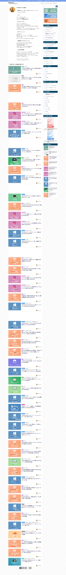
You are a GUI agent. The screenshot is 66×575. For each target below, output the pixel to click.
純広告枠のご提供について (48, 0)
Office (29, 303)
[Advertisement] (25, 97)
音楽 (35, 531)
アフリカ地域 (47, 113)
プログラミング (29, 558)
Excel (22, 377)
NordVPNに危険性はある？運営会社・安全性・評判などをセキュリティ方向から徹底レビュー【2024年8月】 (32, 352)
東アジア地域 (47, 100)
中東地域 (46, 111)
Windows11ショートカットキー (35, 522)
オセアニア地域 (47, 109)
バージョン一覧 (33, 558)
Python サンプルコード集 (48, 61)
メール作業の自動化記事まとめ (49, 45)
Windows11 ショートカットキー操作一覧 (50, 33)
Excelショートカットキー (34, 377)
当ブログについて (33, 0)
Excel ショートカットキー (48, 53)
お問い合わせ (28, 0)
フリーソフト (23, 531)
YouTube (46, 71)
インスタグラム (23, 112)
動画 (26, 513)
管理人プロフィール (55, 0)
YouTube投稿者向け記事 (48, 73)
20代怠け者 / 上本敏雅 (40, 110)
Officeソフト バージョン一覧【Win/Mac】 (50, 85)
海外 (26, 540)
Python (23, 558)
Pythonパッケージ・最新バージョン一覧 (50, 89)
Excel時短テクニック (29, 377)
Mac (22, 386)
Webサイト (23, 404)
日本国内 (46, 98)
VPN (22, 203)
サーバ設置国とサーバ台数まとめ (49, 96)
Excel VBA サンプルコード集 (49, 55)
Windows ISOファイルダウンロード (50, 39)
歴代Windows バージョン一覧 (49, 83)
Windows (30, 321)
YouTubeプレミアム (28, 203)
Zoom (46, 75)
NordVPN (27, 359)
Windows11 (23, 130)
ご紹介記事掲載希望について (40, 0)
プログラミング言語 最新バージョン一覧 (50, 87)
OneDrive (30, 230)
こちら (27, 58)
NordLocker (30, 359)
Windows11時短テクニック (34, 321)
